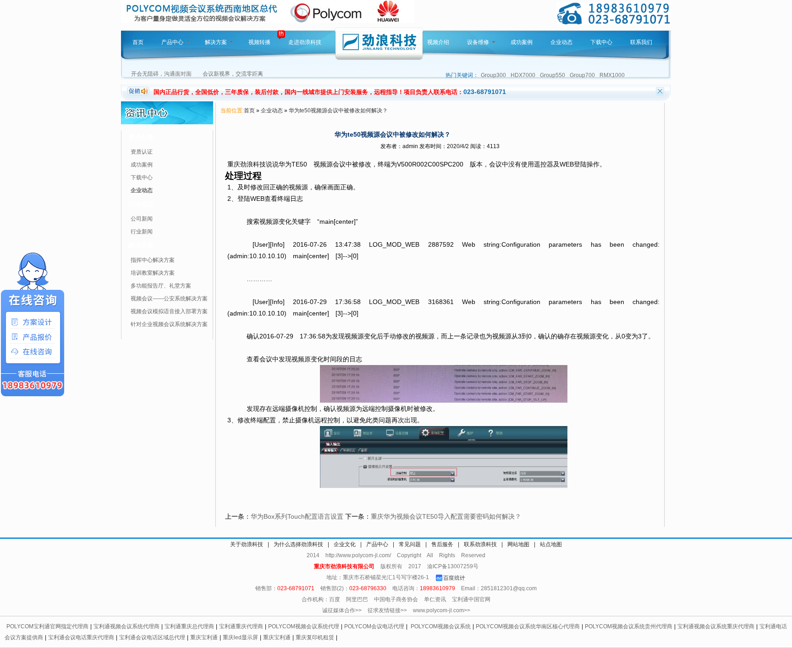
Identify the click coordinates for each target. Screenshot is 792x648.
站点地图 (551, 544)
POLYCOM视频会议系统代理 (303, 626)
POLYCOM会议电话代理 (374, 626)
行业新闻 (142, 231)
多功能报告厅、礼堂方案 (161, 285)
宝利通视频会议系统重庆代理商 (715, 626)
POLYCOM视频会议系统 (441, 626)
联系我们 (641, 42)
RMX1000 (612, 75)
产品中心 (172, 42)
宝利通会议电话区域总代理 (152, 637)
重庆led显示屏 (240, 637)
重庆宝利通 (204, 637)
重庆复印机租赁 (315, 637)
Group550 (552, 75)
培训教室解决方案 (153, 273)
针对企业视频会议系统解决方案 (169, 324)
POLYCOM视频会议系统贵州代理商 (628, 626)
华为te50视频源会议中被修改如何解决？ (338, 110)
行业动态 (141, 204)
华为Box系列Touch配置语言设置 (297, 516)
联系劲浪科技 (480, 544)
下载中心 (601, 42)
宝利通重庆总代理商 (189, 626)
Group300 (493, 75)
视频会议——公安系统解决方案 (169, 298)
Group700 (582, 75)
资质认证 (142, 152)
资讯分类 (141, 137)
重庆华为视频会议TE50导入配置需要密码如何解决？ (446, 516)
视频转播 (259, 42)
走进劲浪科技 (304, 42)
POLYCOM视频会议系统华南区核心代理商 (528, 626)
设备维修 (478, 42)
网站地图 (518, 544)
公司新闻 (142, 219)
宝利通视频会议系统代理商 (127, 626)
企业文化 (345, 544)
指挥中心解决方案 (153, 260)
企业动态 (561, 42)
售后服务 (442, 544)
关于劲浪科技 (246, 544)
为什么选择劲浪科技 (298, 544)
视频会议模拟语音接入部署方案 (169, 311)
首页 (137, 42)
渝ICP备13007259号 (452, 566)
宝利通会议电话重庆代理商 (81, 637)
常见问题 (410, 544)
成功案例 (522, 42)
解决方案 (216, 42)
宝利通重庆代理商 (241, 626)
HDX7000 (523, 75)
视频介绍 (438, 42)
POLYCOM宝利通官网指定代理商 (47, 626)
